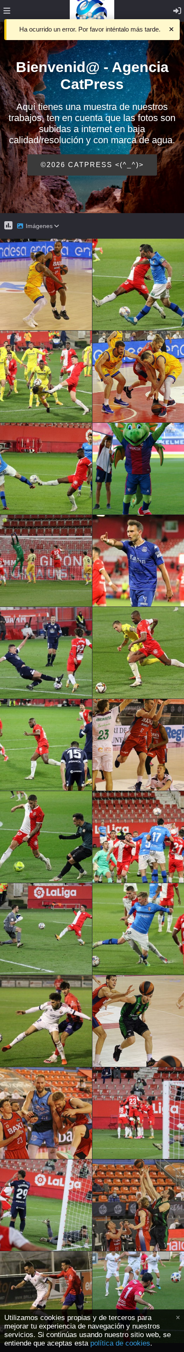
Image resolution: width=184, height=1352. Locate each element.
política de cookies (120, 1343)
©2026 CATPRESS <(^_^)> (92, 164)
